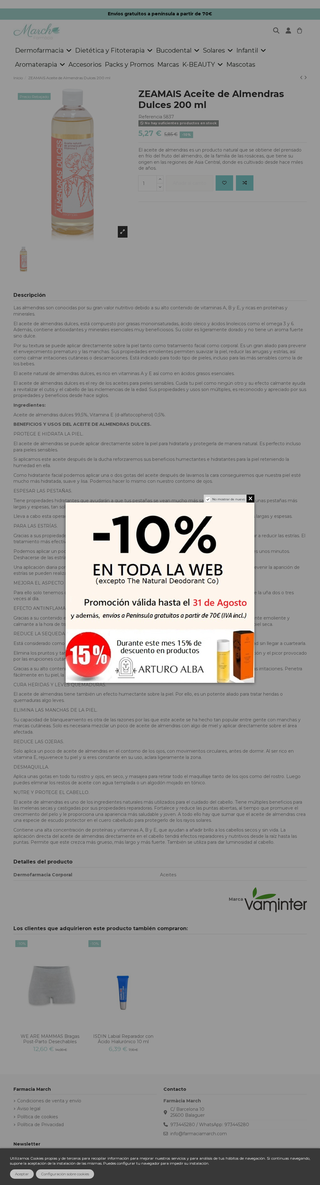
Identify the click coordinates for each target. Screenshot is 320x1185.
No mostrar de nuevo (228, 499)
